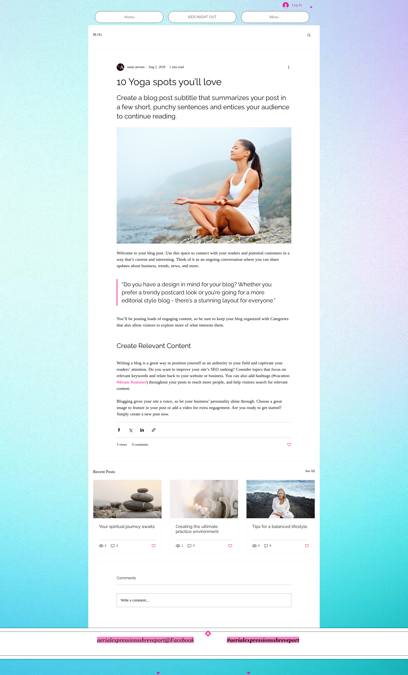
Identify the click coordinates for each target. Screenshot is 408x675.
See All (310, 471)
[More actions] (288, 67)
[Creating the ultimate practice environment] (204, 499)
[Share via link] (153, 430)
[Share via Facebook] (119, 430)
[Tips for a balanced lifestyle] (280, 499)
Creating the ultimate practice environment (197, 529)
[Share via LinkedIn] (142, 430)
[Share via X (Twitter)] (130, 430)
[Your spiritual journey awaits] (127, 499)
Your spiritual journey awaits (127, 526)
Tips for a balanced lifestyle (279, 526)
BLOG (97, 34)
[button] (311, 7)
